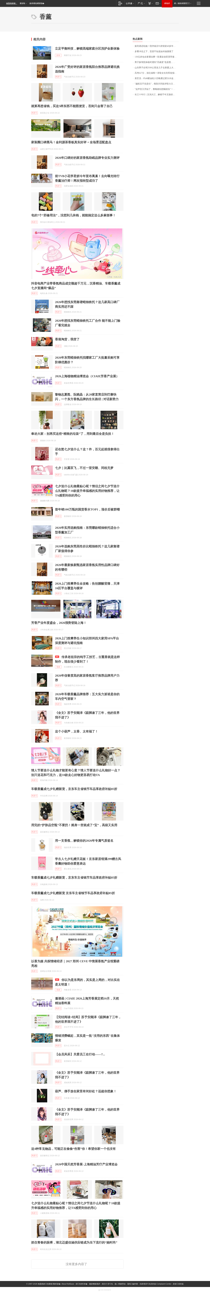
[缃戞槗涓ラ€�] (140, 3)
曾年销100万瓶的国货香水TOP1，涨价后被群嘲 (87, 509)
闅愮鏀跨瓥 (132, 1284)
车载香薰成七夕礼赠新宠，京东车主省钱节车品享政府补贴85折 (74, 789)
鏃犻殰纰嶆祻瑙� (37, 3)
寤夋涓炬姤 (178, 1284)
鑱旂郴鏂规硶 (94, 1284)
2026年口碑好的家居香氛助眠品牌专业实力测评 (87, 157)
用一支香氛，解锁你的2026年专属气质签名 (84, 840)
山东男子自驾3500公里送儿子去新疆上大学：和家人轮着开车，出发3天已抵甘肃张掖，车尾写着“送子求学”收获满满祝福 (157, 67)
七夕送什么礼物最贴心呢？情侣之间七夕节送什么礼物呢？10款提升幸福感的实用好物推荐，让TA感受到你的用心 (87, 490)
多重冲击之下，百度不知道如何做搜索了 (154, 51)
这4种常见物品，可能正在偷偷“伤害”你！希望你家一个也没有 (73, 1148)
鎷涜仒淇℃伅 (107, 1284)
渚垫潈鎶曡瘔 (105, 1290)
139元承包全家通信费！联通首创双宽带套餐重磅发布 (157, 57)
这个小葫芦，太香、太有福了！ (76, 731)
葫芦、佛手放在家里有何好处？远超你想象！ (86, 1091)
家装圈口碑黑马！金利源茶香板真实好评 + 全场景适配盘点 (71, 142)
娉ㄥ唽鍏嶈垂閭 (182, 3)
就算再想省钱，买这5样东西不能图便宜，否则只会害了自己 (72, 106)
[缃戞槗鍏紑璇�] (129, 3)
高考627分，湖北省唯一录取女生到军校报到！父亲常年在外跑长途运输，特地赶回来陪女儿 (157, 73)
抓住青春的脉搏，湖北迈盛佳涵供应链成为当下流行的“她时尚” (74, 1242)
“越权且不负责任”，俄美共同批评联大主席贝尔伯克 (157, 84)
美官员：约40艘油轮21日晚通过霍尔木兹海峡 (156, 78)
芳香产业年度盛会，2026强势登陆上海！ (59, 622)
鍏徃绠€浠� (81, 1284)
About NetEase (67, 1284)
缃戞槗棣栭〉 (11, 3)
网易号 (58, 77)
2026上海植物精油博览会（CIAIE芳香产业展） (87, 376)
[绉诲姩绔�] (120, 3)
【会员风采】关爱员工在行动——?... (80, 1054)
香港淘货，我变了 (67, 339)
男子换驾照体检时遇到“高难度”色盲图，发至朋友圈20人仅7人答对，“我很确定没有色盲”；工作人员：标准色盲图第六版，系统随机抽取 (157, 62)
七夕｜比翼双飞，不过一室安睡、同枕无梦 (84, 468)
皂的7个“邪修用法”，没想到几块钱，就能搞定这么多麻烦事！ (73, 215)
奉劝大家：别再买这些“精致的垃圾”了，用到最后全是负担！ (72, 433)
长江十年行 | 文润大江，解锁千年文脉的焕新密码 (157, 94)
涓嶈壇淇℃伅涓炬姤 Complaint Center (155, 1284)
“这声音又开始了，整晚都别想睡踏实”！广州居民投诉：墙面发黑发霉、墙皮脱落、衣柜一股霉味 (157, 89)
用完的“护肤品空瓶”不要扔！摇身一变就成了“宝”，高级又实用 (74, 825)
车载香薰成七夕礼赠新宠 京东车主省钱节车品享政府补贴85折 (73, 893)
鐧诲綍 (167, 3)
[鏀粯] (150, 3)
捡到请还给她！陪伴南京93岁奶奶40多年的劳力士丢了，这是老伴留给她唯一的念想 (157, 46)
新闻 (58, 55)
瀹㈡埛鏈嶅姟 (120, 1284)
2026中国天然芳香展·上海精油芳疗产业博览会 (86, 1164)
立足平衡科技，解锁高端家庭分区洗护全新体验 (87, 48)
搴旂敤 (22, 3)
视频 (58, 667)
